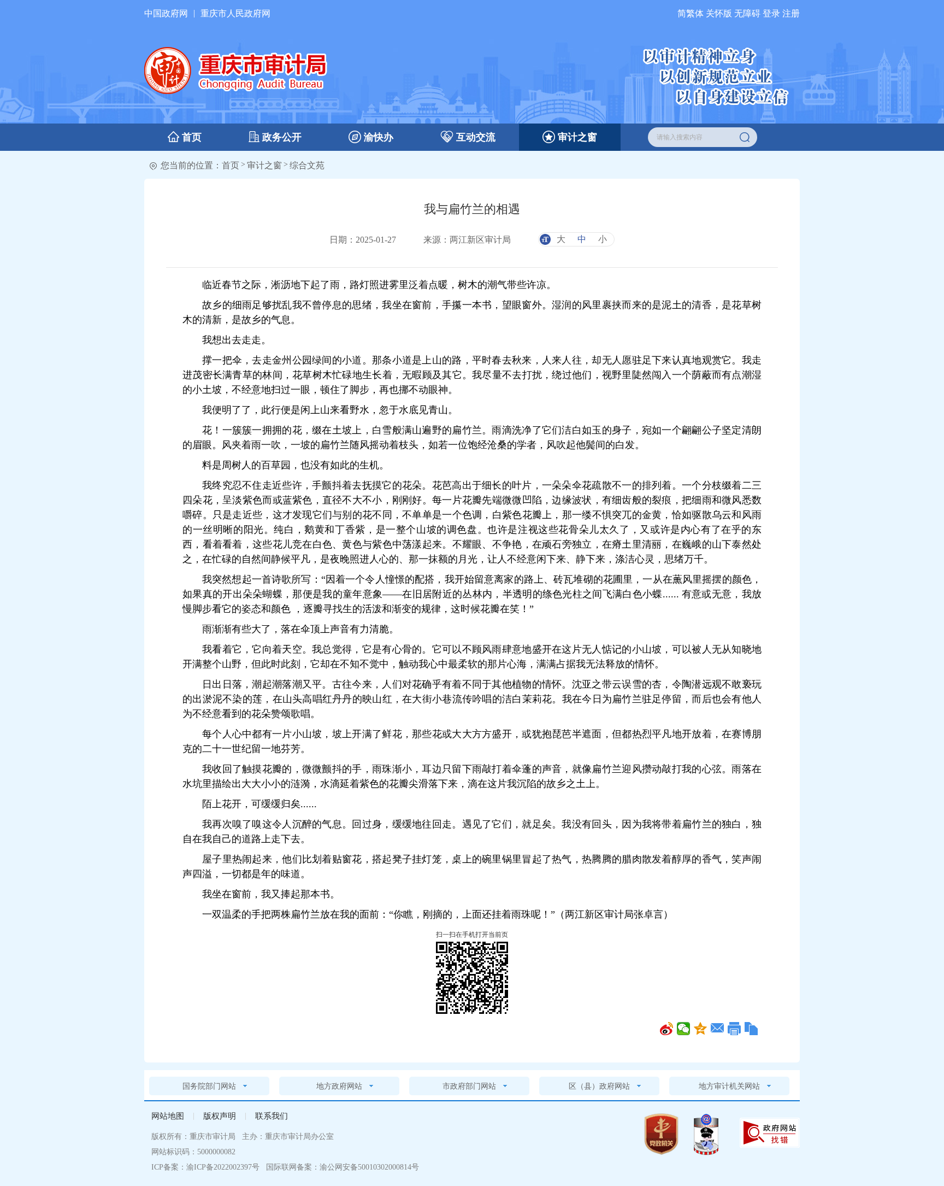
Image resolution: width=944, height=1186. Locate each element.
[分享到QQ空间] (700, 1028)
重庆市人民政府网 (235, 13)
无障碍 (747, 13)
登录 (771, 13)
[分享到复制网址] (751, 1028)
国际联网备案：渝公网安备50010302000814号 (341, 1167)
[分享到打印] (734, 1028)
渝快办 (377, 137)
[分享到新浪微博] (667, 1028)
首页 (190, 137)
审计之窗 (576, 137)
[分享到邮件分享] (717, 1028)
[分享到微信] (684, 1028)
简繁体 (690, 13)
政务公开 (280, 137)
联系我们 (271, 1116)
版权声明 (219, 1116)
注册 (791, 13)
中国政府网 (166, 13)
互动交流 (474, 137)
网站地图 (167, 1116)
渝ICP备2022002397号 (222, 1167)
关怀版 (719, 13)
